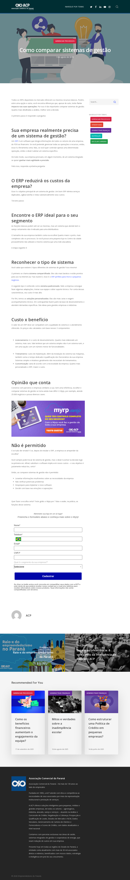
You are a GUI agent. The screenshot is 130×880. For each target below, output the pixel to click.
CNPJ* (17, 553)
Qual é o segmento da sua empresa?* (31, 562)
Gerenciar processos (65, 41)
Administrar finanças (101, 130)
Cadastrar (48, 576)
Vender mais (97, 125)
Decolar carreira (99, 141)
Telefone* (18, 535)
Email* (17, 544)
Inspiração (96, 136)
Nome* (17, 525)
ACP (28, 615)
